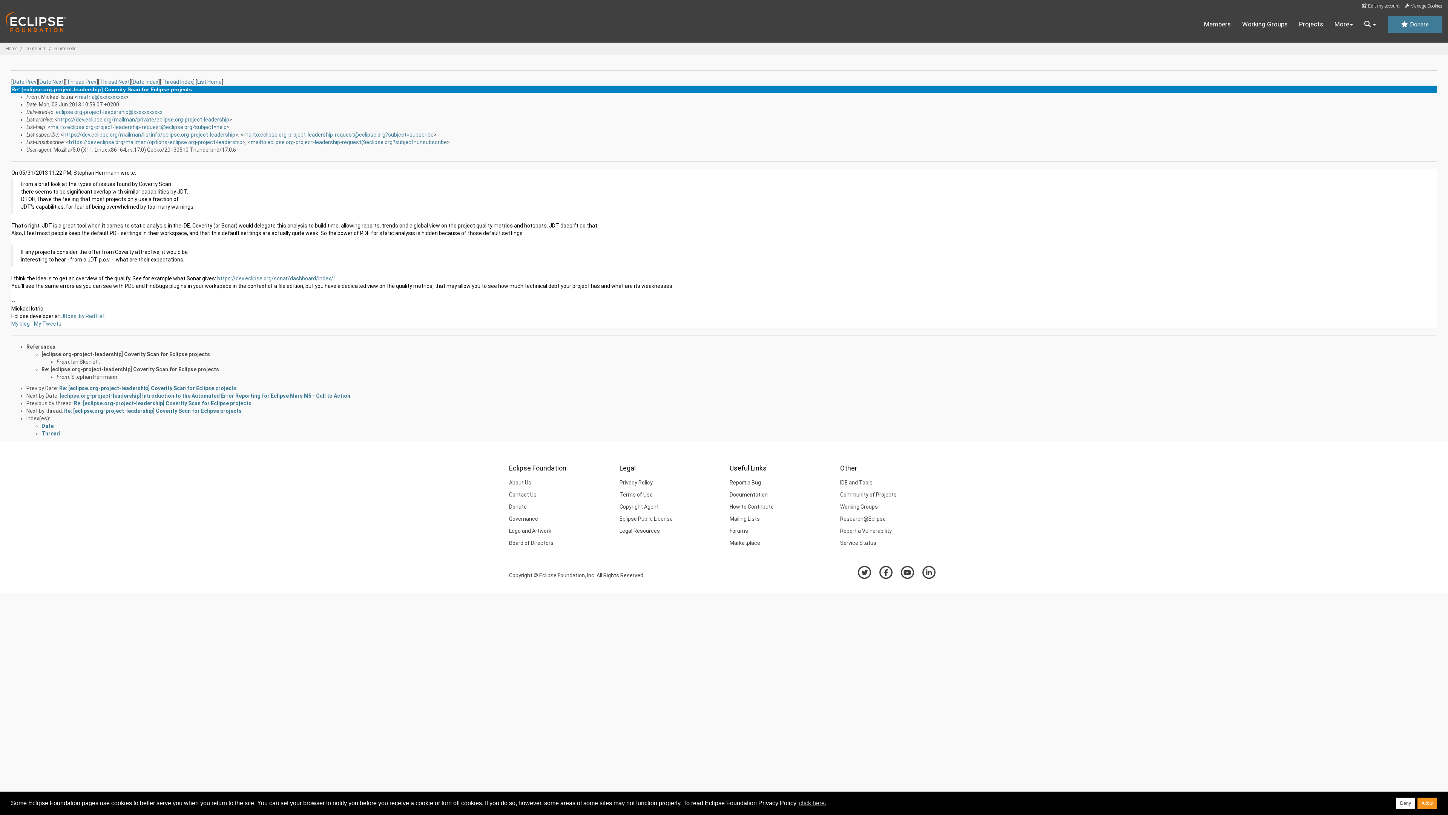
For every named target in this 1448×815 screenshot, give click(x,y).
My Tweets (47, 324)
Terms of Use (636, 495)
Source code (65, 48)
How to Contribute (752, 507)
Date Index (145, 82)
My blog (20, 324)
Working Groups (1265, 24)
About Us (520, 483)
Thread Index (177, 82)
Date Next (52, 82)
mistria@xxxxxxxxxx (101, 97)
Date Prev (25, 82)
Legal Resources (640, 531)
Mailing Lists (745, 519)
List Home (209, 82)
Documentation (749, 495)
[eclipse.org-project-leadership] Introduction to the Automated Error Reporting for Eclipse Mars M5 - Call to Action (205, 396)
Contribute (35, 48)
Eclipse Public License (646, 519)
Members (1217, 24)
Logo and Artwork (530, 531)
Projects (1311, 24)
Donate (1418, 24)
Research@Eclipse (863, 519)
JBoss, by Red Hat (83, 316)
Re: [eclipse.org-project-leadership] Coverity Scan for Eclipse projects (130, 369)
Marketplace (745, 543)
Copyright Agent (639, 507)
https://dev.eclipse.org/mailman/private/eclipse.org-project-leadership (143, 120)
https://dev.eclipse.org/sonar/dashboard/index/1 (276, 278)
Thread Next (115, 82)
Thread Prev (82, 82)
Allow (1427, 803)
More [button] (1341, 24)
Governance (523, 519)
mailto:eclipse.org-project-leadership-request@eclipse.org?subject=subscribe (339, 135)
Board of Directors (531, 543)
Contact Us (523, 495)
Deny (1405, 803)
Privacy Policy (636, 483)
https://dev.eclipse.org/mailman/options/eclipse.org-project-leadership (155, 142)
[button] (1370, 24)
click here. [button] (812, 803)
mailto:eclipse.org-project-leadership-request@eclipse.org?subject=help (139, 127)
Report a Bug (745, 483)
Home (11, 48)
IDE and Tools (856, 483)
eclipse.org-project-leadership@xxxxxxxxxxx (109, 112)
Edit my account (1383, 6)
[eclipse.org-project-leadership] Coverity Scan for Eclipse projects (125, 354)
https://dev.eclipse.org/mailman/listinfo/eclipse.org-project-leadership (149, 135)
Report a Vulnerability (866, 531)
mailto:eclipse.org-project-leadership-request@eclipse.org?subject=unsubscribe (349, 142)
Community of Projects (868, 495)
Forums (739, 531)
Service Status (858, 543)
